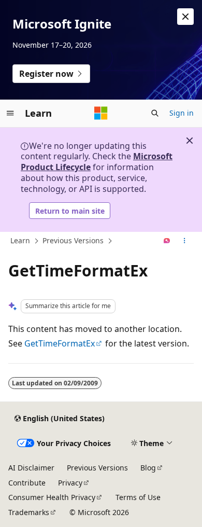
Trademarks (28, 512)
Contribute (27, 483)
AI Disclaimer (31, 468)
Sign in (181, 113)
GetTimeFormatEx (59, 343)
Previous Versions (73, 240)
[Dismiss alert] (185, 16)
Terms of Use (138, 497)
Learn (20, 240)
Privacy (70, 483)
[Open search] (155, 113)
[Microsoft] (101, 113)
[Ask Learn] (167, 241)
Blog (148, 468)
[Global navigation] (10, 113)
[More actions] (185, 241)
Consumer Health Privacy (51, 497)
